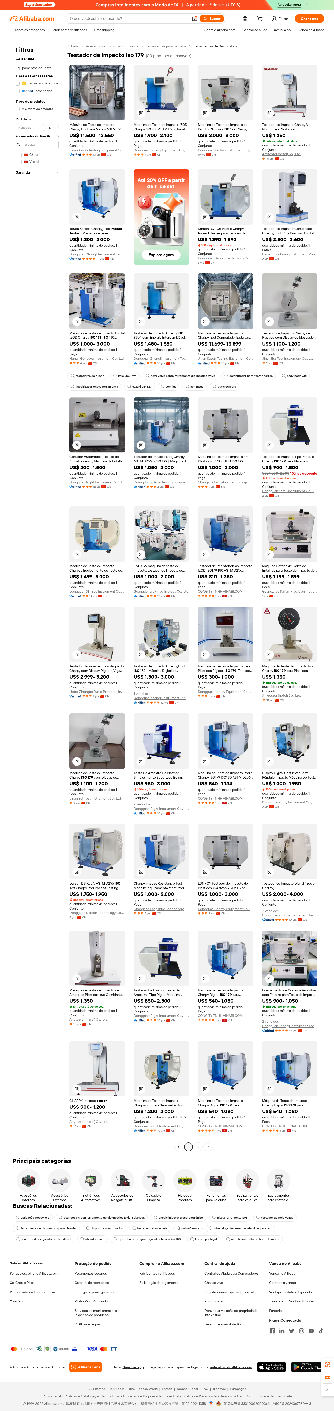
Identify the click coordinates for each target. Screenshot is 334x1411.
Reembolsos (213, 1301)
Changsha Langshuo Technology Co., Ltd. (225, 482)
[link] (327, 1364)
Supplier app (133, 1367)
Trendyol (219, 1389)
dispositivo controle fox (107, 1228)
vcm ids (171, 386)
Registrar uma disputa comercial (229, 1292)
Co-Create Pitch (22, 1283)
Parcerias (276, 1311)
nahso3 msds (190, 1228)
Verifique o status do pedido (290, 1292)
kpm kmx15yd (127, 376)
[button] (195, 19)
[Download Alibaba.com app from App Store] (271, 1367)
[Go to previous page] (178, 1146)
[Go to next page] (208, 1146)
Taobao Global (187, 1389)
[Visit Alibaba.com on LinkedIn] (282, 1331)
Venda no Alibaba (282, 1273)
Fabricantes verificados (157, 1273)
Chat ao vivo (213, 1283)
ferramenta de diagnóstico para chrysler (49, 1228)
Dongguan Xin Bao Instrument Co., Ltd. (225, 150)
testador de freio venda (277, 1217)
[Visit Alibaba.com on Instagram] (301, 1331)
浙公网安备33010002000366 (247, 1404)
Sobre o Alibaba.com (26, 1263)
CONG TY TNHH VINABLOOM (220, 591)
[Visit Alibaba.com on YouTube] (311, 1331)
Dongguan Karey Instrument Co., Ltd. (290, 491)
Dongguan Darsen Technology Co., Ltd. (225, 258)
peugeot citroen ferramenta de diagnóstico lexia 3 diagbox (104, 1217)
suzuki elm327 (142, 386)
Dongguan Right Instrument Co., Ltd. (97, 482)
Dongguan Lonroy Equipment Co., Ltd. (161, 150)
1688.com (116, 1389)
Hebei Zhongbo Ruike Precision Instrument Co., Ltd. (97, 692)
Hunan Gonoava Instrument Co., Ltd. (96, 358)
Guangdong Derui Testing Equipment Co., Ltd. (161, 482)
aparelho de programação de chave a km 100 (150, 1239)
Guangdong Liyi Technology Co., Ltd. (161, 591)
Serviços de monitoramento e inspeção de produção (97, 1313)
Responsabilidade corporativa (32, 1292)
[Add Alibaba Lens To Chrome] (85, 1367)
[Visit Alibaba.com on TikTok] (321, 1331)
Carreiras (17, 1301)
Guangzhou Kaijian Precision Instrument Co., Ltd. (290, 591)
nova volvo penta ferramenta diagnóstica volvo (183, 376)
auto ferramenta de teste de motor (255, 1239)
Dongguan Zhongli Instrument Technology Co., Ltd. (97, 254)
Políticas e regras (87, 1324)
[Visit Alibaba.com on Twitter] (292, 1331)
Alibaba (72, 46)
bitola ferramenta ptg (232, 1217)
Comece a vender (282, 1283)
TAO (205, 1389)
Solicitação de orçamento (158, 1283)
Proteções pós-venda (91, 1301)
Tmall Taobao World (143, 1389)
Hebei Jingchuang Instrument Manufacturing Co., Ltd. (290, 254)
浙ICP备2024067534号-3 (292, 1404)
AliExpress (97, 1389)
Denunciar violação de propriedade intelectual (230, 1313)
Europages (238, 1389)
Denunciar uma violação (222, 1324)
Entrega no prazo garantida (95, 1292)
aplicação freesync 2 (35, 1217)
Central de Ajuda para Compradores (231, 1273)
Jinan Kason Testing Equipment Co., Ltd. (97, 150)
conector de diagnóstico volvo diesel (46, 1239)
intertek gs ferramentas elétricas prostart (243, 1228)
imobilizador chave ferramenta (97, 386)
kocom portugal (206, 1239)
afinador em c (94, 1239)
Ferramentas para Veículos (166, 46)
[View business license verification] (211, 1403)
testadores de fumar (90, 376)
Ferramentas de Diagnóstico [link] (215, 46)
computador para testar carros (251, 376)
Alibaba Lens (36, 1367)
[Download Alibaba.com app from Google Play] (307, 1367)
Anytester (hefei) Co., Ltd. (281, 154)
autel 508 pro (227, 386)
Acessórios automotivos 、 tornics (112, 46)
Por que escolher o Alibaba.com (34, 1273)
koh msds (196, 386)
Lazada (167, 1389)
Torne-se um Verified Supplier (291, 1301)
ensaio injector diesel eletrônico (181, 1217)
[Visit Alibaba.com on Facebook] (272, 1331)
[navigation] (37, 597)
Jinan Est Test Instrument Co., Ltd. (288, 358)
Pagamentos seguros (91, 1273)
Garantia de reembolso (92, 1283)
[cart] (261, 19)
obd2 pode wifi (297, 376)
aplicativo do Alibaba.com (231, 1367)
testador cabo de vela (152, 1228)
